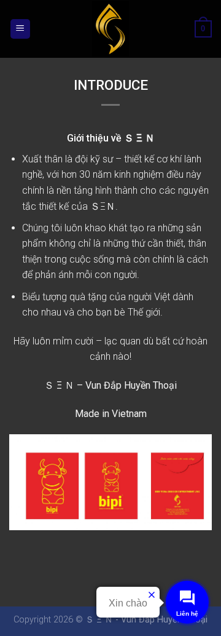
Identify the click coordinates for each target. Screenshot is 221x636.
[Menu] (20, 29)
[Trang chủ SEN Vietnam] (110, 29)
